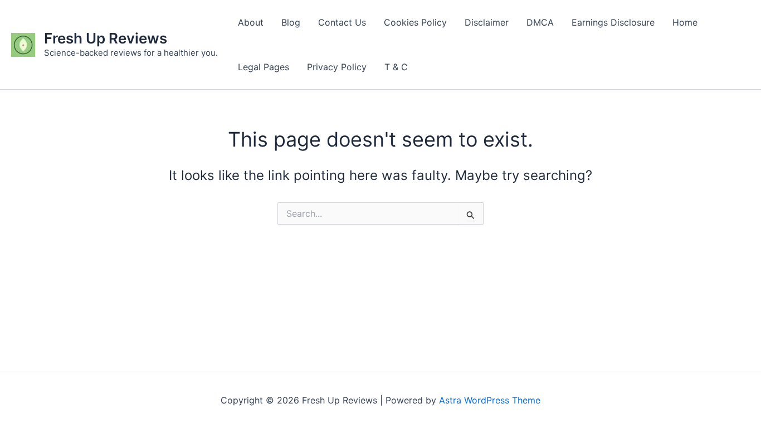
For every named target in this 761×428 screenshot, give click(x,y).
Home (684, 22)
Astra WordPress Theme (489, 400)
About (251, 22)
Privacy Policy (337, 66)
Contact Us (342, 22)
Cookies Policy (415, 22)
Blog (290, 22)
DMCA (540, 22)
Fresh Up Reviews (105, 38)
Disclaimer (487, 22)
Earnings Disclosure (613, 22)
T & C (396, 66)
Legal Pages (263, 66)
